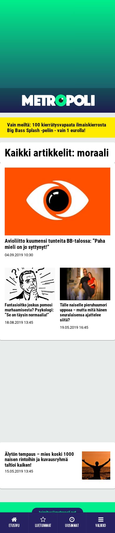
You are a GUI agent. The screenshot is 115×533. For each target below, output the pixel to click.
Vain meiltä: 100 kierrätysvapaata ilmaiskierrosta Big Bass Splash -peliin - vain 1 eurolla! (56, 127)
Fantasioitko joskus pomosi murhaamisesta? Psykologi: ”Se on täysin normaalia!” (29, 310)
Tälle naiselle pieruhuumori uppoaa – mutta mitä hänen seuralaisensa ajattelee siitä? (83, 312)
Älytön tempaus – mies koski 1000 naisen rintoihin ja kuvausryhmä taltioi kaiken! (39, 459)
